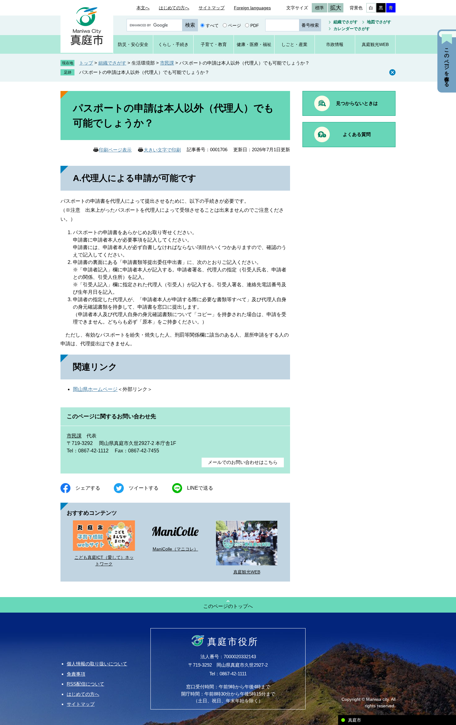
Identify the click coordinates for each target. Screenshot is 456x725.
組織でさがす (345, 22)
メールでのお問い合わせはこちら (243, 462)
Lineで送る (200, 488)
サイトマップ (212, 7)
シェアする (87, 488)
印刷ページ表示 (115, 149)
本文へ (143, 7)
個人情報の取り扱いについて (97, 663)
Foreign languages (252, 7)
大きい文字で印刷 (162, 149)
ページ (234, 25)
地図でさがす (379, 22)
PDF (254, 25)
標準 (319, 7)
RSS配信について (85, 683)
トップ (86, 63)
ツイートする (144, 488)
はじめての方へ (174, 7)
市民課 (167, 63)
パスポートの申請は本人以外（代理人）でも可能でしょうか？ (144, 72)
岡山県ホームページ (95, 389)
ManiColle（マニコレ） (175, 548)
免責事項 (76, 674)
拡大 (335, 8)
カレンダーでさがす (351, 28)
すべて (212, 25)
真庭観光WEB (246, 571)
